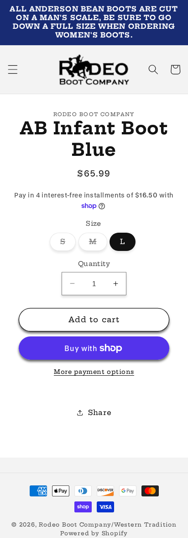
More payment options (94, 371)
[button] (12, 69)
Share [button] (99, 412)
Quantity (94, 264)
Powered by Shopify (94, 533)
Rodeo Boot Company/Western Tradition (108, 524)
